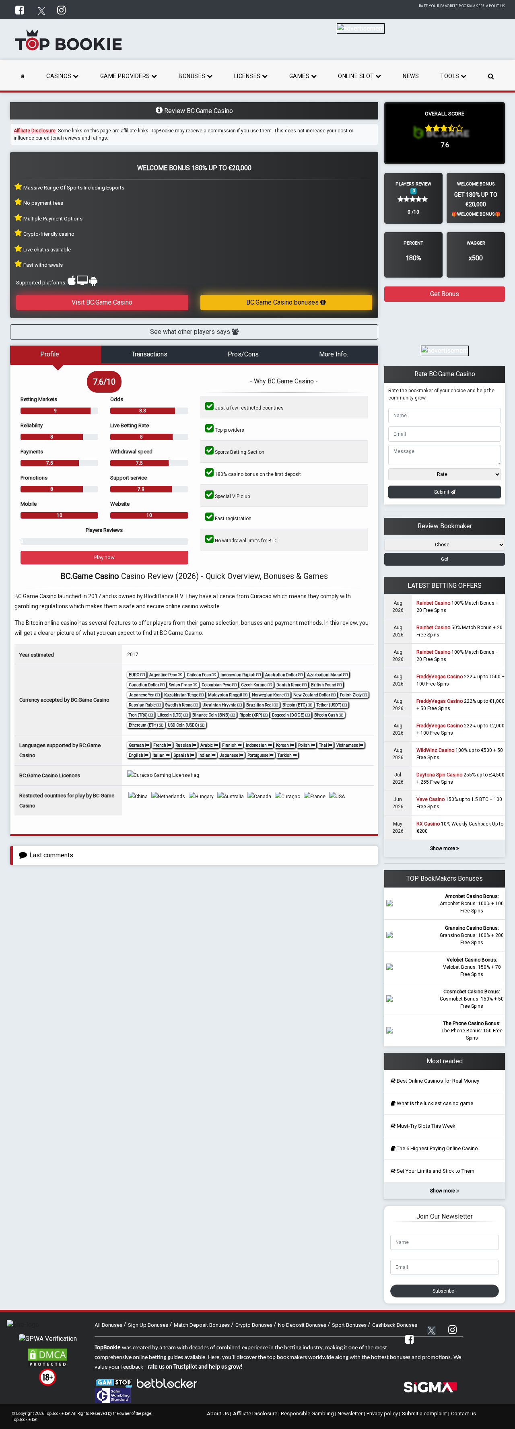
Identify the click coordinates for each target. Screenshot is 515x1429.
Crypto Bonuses (254, 1325)
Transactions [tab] (149, 354)
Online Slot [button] (356, 76)
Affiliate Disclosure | (257, 1413)
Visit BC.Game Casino (102, 302)
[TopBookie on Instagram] (62, 9)
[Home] (23, 75)
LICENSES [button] (248, 76)
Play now (104, 557)
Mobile (29, 504)
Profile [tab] (49, 354)
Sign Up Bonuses (148, 1325)
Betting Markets (39, 399)
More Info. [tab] (333, 354)
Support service (128, 478)
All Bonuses (109, 1325)
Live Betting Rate (129, 425)
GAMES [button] (300, 76)
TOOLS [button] (450, 76)
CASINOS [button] (59, 76)
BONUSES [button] (193, 76)
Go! (444, 559)
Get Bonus (444, 294)
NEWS (411, 76)
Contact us (463, 1413)
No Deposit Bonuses (303, 1325)
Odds (116, 399)
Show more (443, 848)
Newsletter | (351, 1413)
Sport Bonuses (350, 1325)
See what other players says (191, 332)
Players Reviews (104, 530)
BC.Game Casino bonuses (283, 302)
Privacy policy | (383, 1413)
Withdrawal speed (131, 452)
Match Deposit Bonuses (202, 1325)
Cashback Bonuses (394, 1325)
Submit (442, 492)
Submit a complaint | (425, 1413)
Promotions (34, 478)
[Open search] (491, 75)
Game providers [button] (126, 76)
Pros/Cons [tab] (243, 354)
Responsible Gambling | (309, 1413)
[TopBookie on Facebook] (20, 9)
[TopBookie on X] (41, 9)
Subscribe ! (445, 1291)
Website (120, 504)
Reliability (32, 425)
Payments (32, 452)
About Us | (219, 1413)
